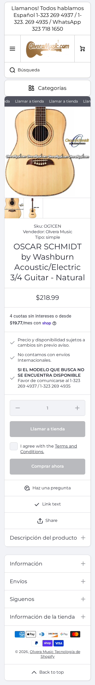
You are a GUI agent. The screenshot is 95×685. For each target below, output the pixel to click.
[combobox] (47, 70)
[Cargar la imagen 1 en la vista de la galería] (13, 208)
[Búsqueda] (9, 70)
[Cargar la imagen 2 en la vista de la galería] (33, 208)
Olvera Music (42, 651)
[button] (47, 521)
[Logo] (47, 48)
